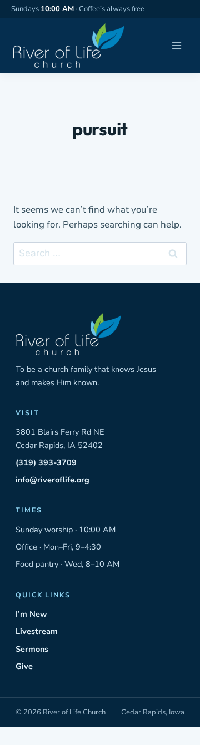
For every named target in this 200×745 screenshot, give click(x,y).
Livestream (37, 631)
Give (24, 666)
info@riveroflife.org (52, 479)
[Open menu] (176, 45)
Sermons (32, 649)
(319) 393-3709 (46, 462)
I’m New (31, 614)
